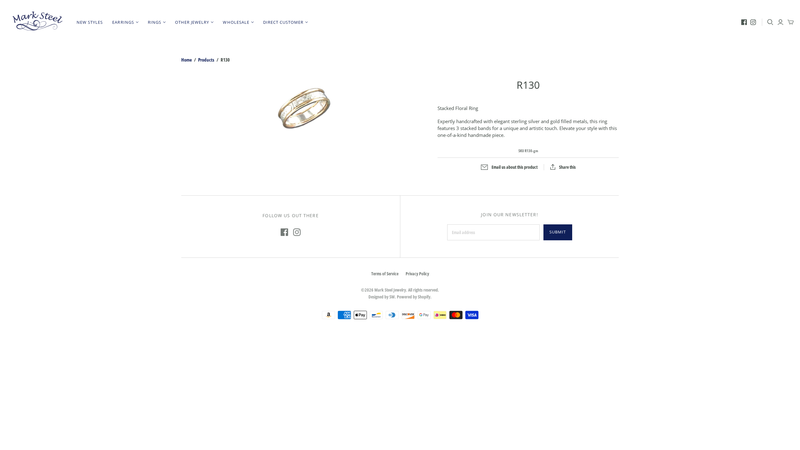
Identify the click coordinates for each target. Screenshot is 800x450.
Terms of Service (384, 274)
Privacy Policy (417, 274)
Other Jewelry (192, 22)
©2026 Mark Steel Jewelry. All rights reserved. (400, 290)
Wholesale (236, 22)
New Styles (90, 22)
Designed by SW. (382, 297)
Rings (154, 22)
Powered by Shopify (413, 297)
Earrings (123, 22)
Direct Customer (283, 22)
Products (206, 60)
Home (186, 60)
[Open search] (770, 22)
